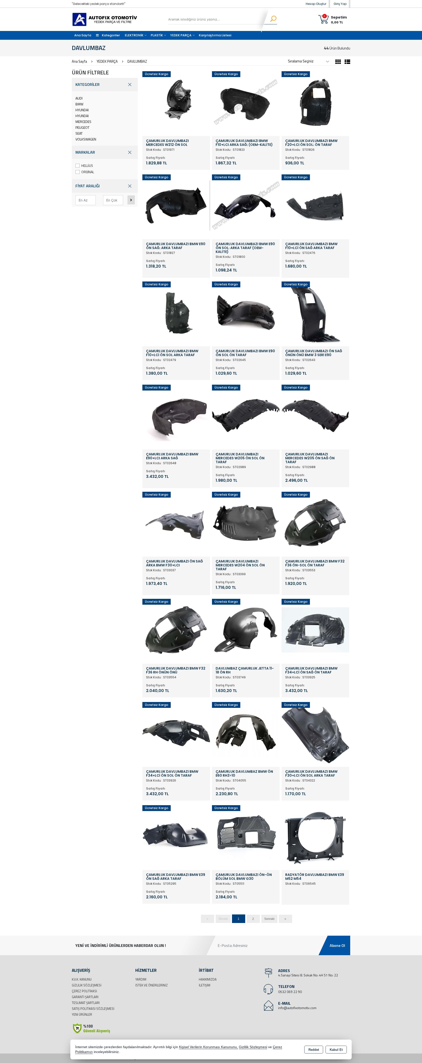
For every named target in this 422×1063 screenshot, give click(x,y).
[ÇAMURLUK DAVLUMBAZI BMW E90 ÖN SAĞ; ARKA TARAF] (176, 205)
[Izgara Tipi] (338, 62)
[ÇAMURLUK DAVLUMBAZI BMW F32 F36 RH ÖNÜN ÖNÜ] (176, 629)
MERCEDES (83, 121)
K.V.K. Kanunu (82, 979)
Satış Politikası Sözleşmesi (93, 1008)
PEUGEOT (82, 127)
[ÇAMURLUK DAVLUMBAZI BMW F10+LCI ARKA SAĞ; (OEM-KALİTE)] (246, 102)
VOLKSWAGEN (85, 139)
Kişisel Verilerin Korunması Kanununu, (208, 1047)
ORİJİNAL (87, 171)
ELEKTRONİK (134, 35)
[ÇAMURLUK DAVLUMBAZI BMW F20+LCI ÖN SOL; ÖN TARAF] (315, 102)
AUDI (79, 98)
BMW (79, 104)
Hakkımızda (208, 979)
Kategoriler (110, 35)
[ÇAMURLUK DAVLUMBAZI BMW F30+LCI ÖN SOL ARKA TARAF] (315, 732)
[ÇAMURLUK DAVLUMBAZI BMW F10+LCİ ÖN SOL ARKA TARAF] (176, 312)
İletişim (204, 985)
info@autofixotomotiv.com (297, 1007)
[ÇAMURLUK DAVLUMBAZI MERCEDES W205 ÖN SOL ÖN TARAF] (246, 415)
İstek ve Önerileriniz (151, 985)
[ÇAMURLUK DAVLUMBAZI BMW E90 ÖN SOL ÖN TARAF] (246, 312)
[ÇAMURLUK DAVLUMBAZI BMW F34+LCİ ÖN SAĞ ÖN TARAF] (315, 629)
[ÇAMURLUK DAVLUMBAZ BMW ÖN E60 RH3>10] (246, 732)
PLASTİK (157, 35)
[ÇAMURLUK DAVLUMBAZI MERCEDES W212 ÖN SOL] (176, 102)
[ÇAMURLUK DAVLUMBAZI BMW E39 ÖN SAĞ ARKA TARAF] (176, 835)
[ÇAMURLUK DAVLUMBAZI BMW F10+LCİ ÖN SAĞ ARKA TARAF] (315, 205)
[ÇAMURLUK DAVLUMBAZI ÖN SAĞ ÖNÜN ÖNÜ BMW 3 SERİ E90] (315, 312)
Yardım (140, 979)
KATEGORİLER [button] (87, 84)
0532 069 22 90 (290, 991)
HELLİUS (87, 165)
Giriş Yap (340, 4)
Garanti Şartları (85, 996)
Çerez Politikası (84, 991)
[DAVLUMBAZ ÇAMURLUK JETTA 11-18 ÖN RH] (246, 629)
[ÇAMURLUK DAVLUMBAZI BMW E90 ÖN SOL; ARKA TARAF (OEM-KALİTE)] (246, 205)
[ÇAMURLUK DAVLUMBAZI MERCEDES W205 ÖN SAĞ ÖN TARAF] (315, 415)
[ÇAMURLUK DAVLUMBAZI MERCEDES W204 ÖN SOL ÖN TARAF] (246, 522)
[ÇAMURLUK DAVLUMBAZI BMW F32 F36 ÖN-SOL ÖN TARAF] (315, 522)
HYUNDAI (82, 109)
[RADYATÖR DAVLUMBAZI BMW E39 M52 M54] (315, 835)
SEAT (79, 133)
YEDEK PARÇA (180, 35)
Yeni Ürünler (82, 1014)
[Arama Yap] (270, 19)
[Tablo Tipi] (346, 62)
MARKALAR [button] (85, 152)
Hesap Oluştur (316, 4)
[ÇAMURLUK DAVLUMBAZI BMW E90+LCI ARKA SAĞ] (176, 415)
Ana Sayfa (82, 35)
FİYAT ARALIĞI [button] (87, 186)
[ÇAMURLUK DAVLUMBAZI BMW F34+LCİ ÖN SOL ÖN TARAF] (176, 732)
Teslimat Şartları (86, 1002)
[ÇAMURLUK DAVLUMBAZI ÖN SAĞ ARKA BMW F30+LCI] (176, 522)
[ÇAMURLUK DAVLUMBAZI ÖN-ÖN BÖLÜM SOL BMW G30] (246, 835)
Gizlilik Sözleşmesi (86, 985)
